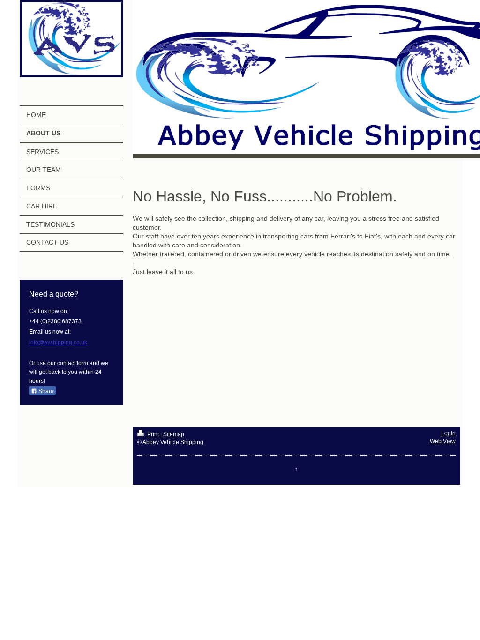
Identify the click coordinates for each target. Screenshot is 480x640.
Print (153, 434)
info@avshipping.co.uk (58, 342)
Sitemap (173, 434)
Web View (443, 441)
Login (448, 433)
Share (45, 391)
